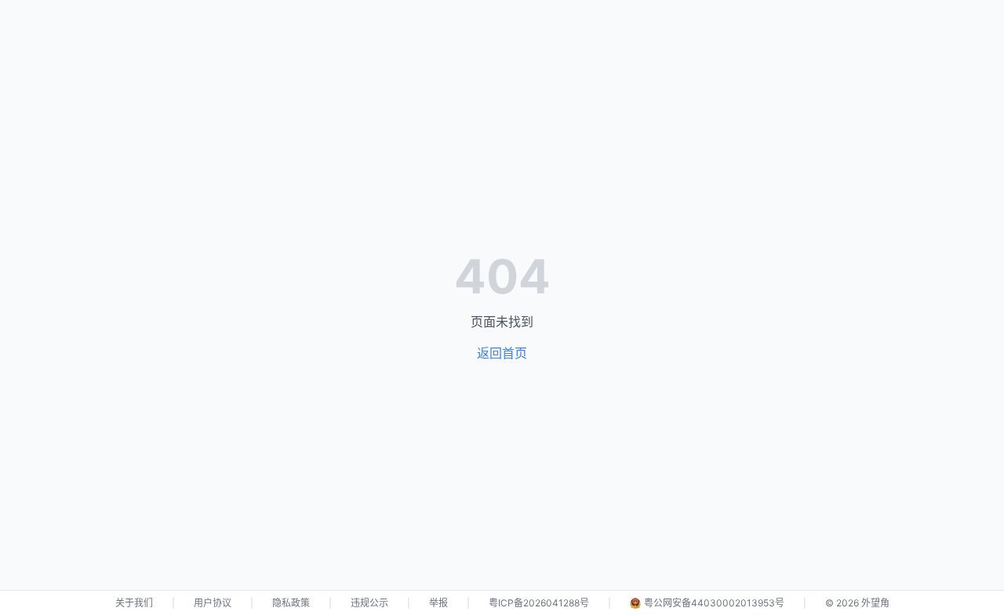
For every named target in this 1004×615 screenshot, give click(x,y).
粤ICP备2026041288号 (539, 603)
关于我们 (134, 603)
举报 (438, 603)
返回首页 (502, 353)
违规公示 (369, 603)
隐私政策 (291, 603)
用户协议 (212, 603)
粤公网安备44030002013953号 (714, 603)
